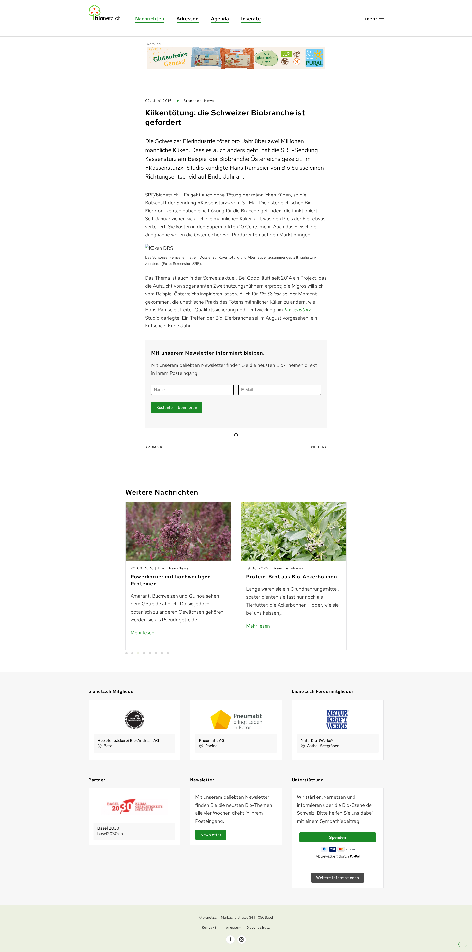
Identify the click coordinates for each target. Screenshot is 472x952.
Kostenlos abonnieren (176, 407)
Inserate (251, 18)
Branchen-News (198, 100)
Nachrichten (149, 18)
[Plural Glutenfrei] (236, 57)
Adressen (188, 18)
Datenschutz (258, 927)
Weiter (317, 447)
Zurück (155, 447)
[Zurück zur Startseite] (106, 12)
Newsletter (210, 834)
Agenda (220, 18)
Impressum (231, 927)
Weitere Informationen (337, 877)
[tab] (126, 653)
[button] (374, 19)
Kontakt (209, 927)
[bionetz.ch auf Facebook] (230, 939)
